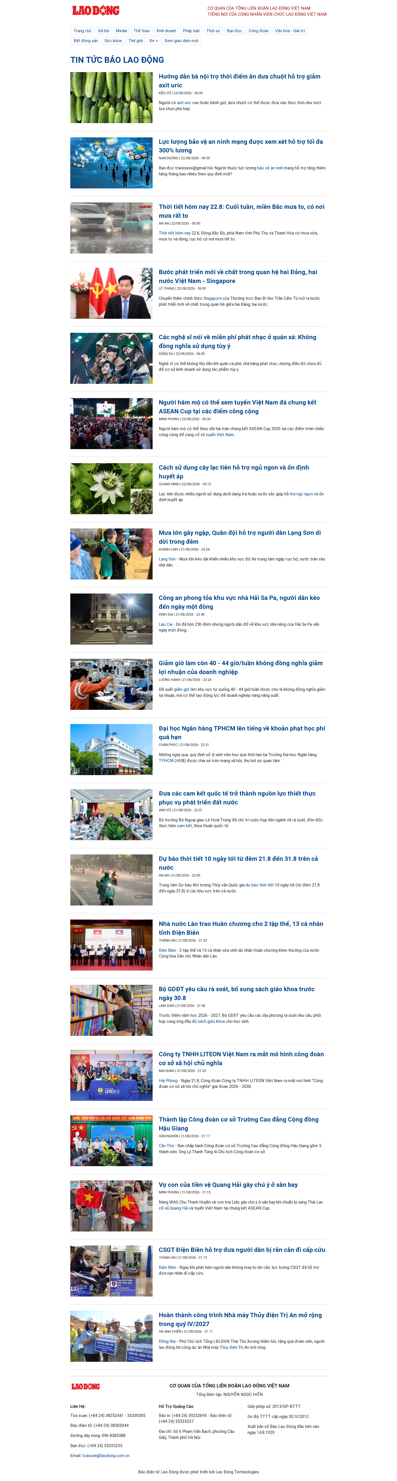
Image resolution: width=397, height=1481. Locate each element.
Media (121, 30)
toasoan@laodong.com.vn (105, 1455)
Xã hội (103, 30)
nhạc (273, 363)
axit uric (184, 102)
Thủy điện (228, 1347)
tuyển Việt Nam (220, 434)
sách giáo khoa (211, 1021)
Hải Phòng (168, 1080)
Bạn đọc (234, 30)
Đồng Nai (167, 1341)
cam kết (184, 825)
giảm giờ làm (185, 689)
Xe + (153, 40)
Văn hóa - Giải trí (290, 30)
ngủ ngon (305, 493)
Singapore (212, 298)
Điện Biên (167, 950)
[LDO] (111, 98)
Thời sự (213, 30)
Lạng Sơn (167, 559)
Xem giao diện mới (181, 40)
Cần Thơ (166, 1145)
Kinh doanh (166, 30)
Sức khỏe (113, 40)
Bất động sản (86, 40)
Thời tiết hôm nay (174, 233)
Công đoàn (259, 30)
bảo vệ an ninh (270, 167)
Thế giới (135, 40)
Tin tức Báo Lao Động (117, 60)
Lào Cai (165, 624)
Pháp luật (191, 30)
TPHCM (166, 760)
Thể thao (142, 30)
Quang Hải (179, 1208)
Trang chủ (82, 30)
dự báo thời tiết (259, 885)
